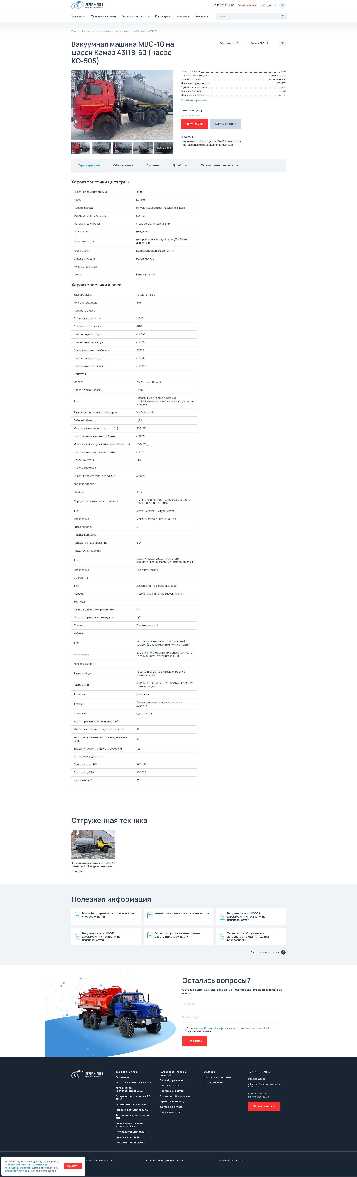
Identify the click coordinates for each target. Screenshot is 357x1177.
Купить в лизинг (225, 124)
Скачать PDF (257, 43)
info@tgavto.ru (268, 5)
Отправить (194, 1041)
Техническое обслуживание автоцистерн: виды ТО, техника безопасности (248, 937)
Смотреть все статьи (265, 952)
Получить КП (194, 124)
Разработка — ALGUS (231, 1160)
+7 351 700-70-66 (223, 5)
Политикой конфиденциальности (222, 1028)
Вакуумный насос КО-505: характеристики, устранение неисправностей (246, 917)
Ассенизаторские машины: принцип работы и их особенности (178, 935)
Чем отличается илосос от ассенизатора (182, 913)
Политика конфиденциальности (164, 1160)
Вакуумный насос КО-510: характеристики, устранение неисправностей (101, 937)
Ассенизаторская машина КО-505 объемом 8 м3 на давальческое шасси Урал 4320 (93, 866)
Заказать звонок (264, 1106)
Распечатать (227, 43)
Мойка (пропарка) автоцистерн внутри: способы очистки (108, 915)
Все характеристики (194, 100)
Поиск (283, 16)
